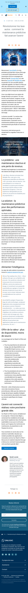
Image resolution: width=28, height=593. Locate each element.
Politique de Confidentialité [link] (17, 575)
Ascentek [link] (10, 81)
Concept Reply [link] (14, 79)
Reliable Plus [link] (18, 81)
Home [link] (2, 534)
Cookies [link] (17, 577)
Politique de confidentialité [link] (19, 581)
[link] (9, 15)
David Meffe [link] (13, 70)
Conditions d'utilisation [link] (19, 524)
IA (4, 21)
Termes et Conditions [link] (8, 577)
